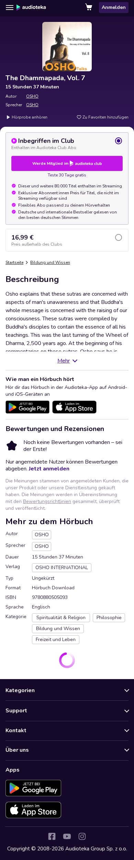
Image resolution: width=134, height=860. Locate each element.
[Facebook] (52, 836)
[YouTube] (67, 836)
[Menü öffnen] (9, 7)
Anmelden (114, 7)
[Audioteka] (31, 7)
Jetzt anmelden (49, 468)
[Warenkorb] (89, 7)
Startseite (14, 262)
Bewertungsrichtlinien (47, 501)
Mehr (63, 361)
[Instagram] (82, 836)
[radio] (67, 143)
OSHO (32, 96)
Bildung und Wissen (50, 262)
